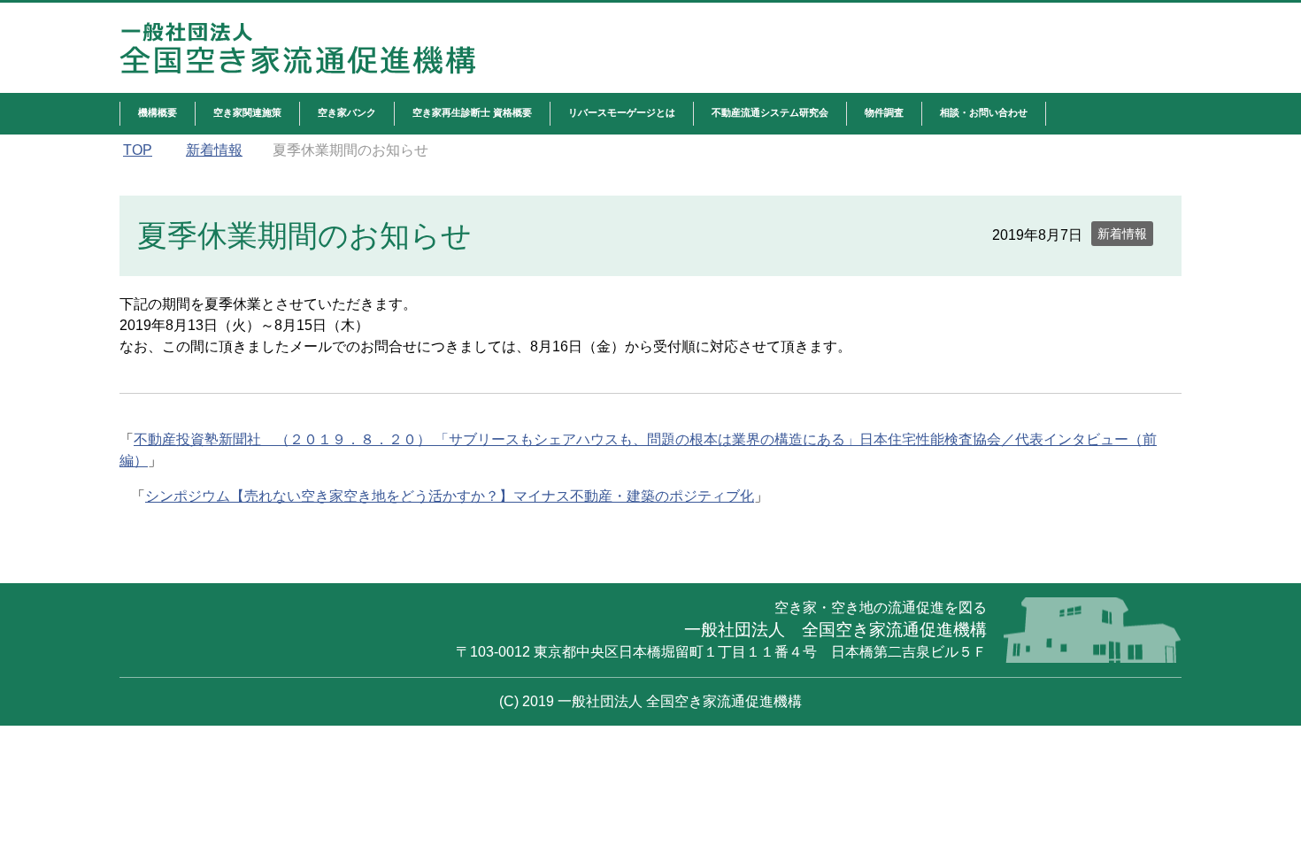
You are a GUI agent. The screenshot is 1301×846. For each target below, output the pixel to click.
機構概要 (157, 112)
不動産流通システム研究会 (770, 112)
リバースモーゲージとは (621, 112)
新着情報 (1122, 234)
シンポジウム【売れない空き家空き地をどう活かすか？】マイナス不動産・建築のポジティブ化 (449, 496)
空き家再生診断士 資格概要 (472, 112)
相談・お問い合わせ (984, 112)
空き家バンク (347, 112)
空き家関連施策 (247, 112)
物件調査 (884, 112)
